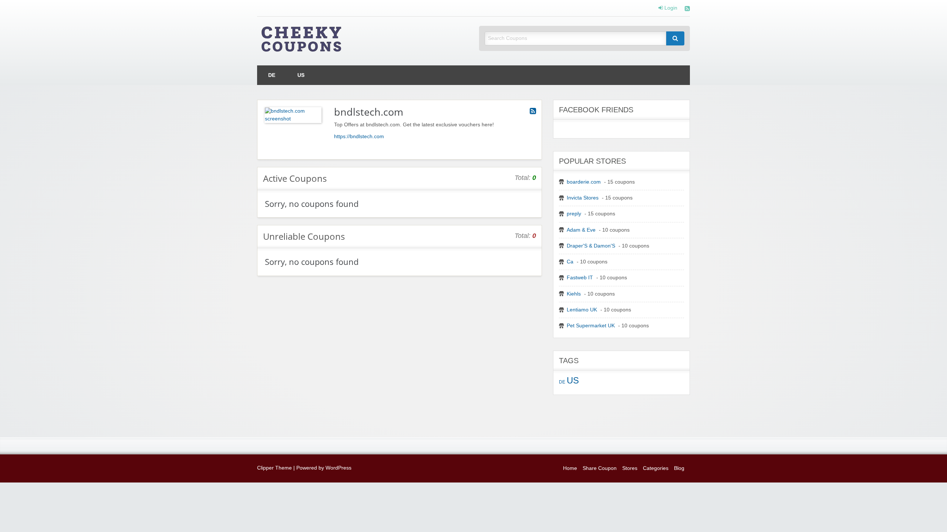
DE (271, 75)
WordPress (338, 468)
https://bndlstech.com (359, 136)
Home (570, 468)
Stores (629, 468)
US (300, 75)
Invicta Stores (583, 198)
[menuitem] (271, 75)
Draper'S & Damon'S (591, 246)
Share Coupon (600, 468)
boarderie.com (584, 182)
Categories (655, 468)
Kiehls (574, 294)
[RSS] (687, 9)
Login (670, 8)
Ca (570, 262)
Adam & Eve (581, 230)
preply (574, 213)
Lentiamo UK (582, 310)
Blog (679, 468)
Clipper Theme (274, 468)
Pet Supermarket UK (591, 325)
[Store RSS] (533, 111)
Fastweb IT (580, 277)
